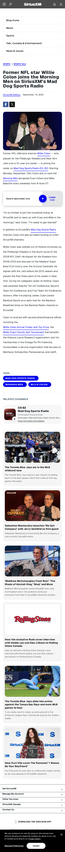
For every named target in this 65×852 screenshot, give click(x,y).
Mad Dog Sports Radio (43, 229)
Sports (10, 35)
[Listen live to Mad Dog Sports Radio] (10, 414)
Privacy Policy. (34, 839)
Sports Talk (20, 64)
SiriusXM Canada (11, 804)
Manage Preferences (14, 845)
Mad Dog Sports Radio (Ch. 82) (31, 168)
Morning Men (14, 384)
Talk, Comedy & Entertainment (24, 43)
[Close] (61, 834)
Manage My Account (13, 793)
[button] (5, 104)
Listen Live (52, 198)
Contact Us (8, 809)
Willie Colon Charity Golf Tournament (23, 332)
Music (9, 28)
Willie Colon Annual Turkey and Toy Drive (26, 327)
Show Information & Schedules (31, 421)
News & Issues (14, 51)
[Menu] (4, 4)
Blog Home (12, 20)
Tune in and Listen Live (18, 198)
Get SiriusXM (9, 788)
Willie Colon (43, 153)
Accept (36, 846)
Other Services (10, 799)
